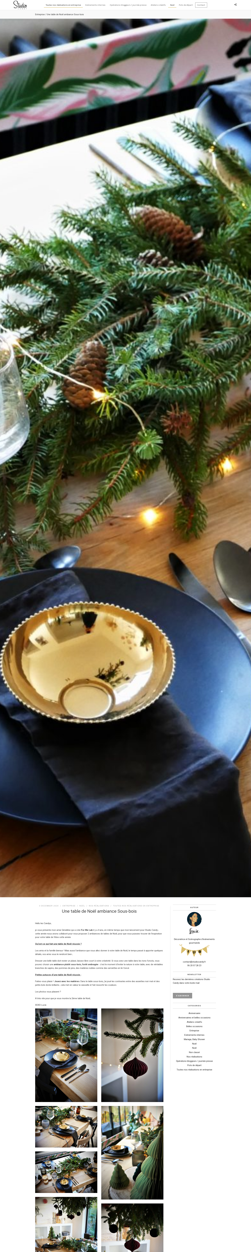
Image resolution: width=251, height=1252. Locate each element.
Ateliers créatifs (158, 5)
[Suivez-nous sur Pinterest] (194, 951)
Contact (201, 5)
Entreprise (40, 14)
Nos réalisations (99, 906)
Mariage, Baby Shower (194, 1039)
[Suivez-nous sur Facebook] (188, 950)
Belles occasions (194, 1026)
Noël (172, 5)
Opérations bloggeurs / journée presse (128, 5)
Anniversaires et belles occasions (194, 1017)
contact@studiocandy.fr (194, 961)
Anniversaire (194, 1013)
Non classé (194, 1052)
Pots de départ (186, 5)
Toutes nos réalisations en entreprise (63, 5)
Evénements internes (95, 5)
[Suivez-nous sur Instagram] (200, 950)
